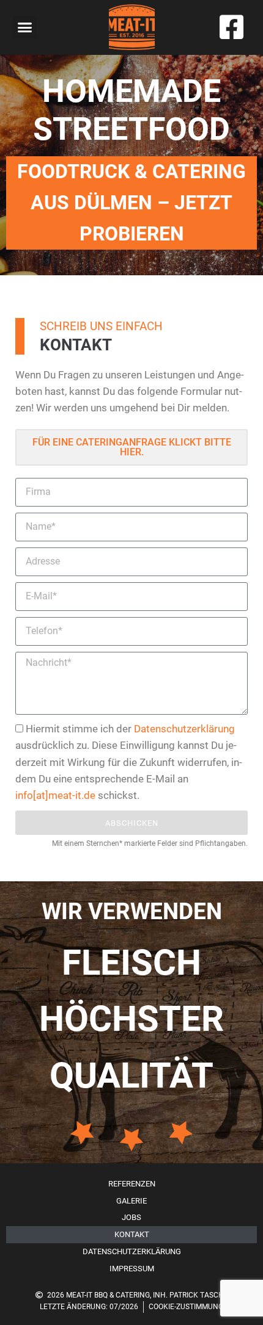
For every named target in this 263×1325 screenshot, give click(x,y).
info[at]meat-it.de (55, 795)
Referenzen (131, 1183)
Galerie (131, 1200)
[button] (25, 27)
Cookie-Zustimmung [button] (186, 1306)
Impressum (131, 1268)
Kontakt (131, 1234)
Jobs (131, 1217)
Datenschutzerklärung (184, 729)
